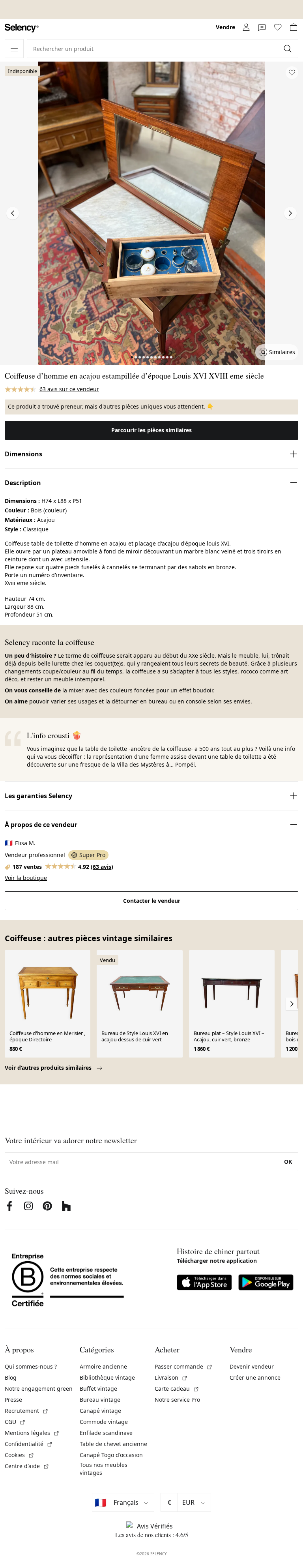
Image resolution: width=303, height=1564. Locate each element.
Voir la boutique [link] (26, 877)
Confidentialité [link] (29, 1444)
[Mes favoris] (277, 27)
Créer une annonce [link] (255, 1377)
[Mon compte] (246, 27)
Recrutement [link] (27, 1410)
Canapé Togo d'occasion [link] (111, 1455)
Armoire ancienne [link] (103, 1366)
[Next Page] (290, 213)
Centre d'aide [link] (27, 1466)
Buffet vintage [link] (98, 1388)
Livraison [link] (171, 1377)
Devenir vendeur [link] (252, 1366)
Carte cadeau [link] (177, 1388)
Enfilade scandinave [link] (106, 1432)
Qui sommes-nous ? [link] (31, 1366)
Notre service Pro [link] (177, 1399)
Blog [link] (11, 1377)
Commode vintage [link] (104, 1421)
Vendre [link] (225, 27)
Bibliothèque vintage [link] (107, 1377)
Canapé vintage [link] (100, 1410)
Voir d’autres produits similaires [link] (49, 1067)
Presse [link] (13, 1399)
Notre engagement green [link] (39, 1388)
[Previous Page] (12, 213)
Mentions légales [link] (32, 1432)
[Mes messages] (262, 27)
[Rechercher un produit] (288, 48)
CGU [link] (15, 1421)
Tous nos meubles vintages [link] (103, 1468)
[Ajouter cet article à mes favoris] (291, 72)
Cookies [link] (19, 1455)
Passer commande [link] (184, 1366)
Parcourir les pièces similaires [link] (151, 430)
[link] (22, 28)
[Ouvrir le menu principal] (14, 48)
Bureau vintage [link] (100, 1399)
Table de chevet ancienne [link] (113, 1444)
